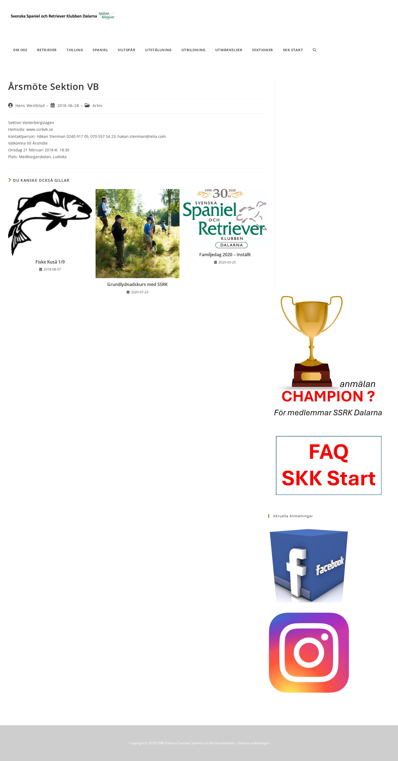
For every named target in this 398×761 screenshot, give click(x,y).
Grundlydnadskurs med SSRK (137, 284)
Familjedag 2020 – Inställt (225, 255)
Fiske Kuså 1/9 (50, 262)
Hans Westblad (30, 105)
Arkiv (97, 105)
